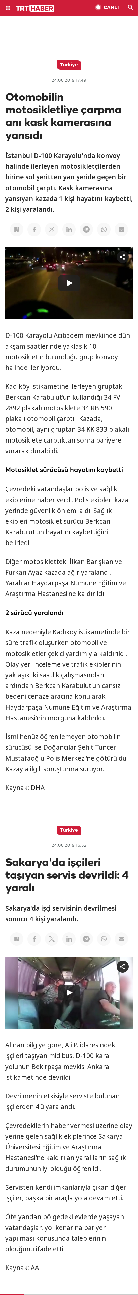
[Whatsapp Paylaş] (104, 229)
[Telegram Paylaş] (86, 229)
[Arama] (130, 8)
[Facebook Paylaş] (34, 229)
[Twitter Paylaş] (51, 229)
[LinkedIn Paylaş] (69, 229)
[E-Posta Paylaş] (121, 229)
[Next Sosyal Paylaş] (16, 229)
